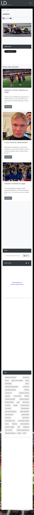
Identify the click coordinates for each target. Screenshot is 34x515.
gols (18, 402)
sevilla (19, 433)
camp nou (26, 386)
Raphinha (26, 427)
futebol (27, 396)
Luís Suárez (25, 417)
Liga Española (9, 414)
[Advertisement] (17, 232)
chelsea (26, 390)
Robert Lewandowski (23, 430)
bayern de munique (17, 380)
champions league (10, 390)
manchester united (23, 421)
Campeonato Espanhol (11, 386)
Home (3, 10)
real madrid (8, 430)
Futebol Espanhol (10, 399)
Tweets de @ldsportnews (17, 284)
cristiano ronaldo (24, 393)
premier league (9, 427)
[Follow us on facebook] (28, 263)
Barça (7, 380)
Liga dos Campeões (10, 411)
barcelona (26, 377)
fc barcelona (17, 396)
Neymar (14, 424)
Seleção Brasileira (10, 433)
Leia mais (7, 106)
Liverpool (7, 417)
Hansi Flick (26, 402)
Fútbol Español (9, 402)
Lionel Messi (25, 414)
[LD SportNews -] (6, 3)
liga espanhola (25, 411)
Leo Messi (8, 408)
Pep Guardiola (25, 424)
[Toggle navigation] (30, 3)
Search (27, 255)
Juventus (7, 405)
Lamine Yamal (25, 405)
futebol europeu (24, 399)
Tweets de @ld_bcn (17, 282)
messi (6, 424)
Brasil (27, 380)
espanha (7, 396)
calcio (27, 383)
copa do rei (8, 393)
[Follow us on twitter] (26, 263)
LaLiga (15, 405)
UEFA (24, 433)
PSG (19, 427)
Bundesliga (8, 383)
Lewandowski (25, 408)
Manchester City (10, 421)
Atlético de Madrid (10, 377)
